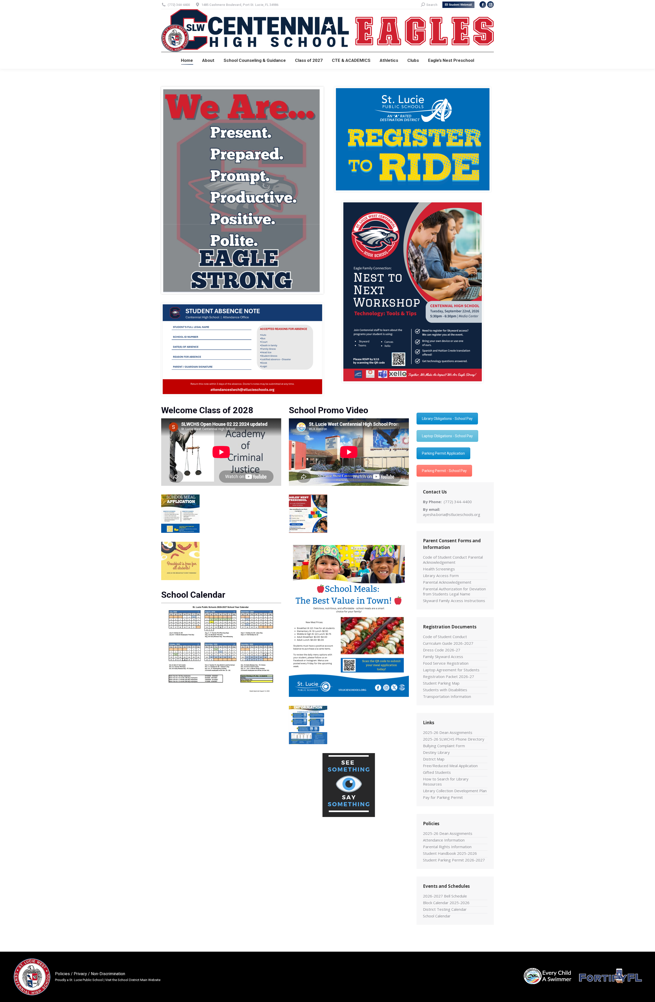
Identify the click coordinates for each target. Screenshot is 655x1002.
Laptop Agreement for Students (451, 669)
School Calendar (437, 915)
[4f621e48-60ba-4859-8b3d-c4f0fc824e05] (412, 139)
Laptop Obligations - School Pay (447, 436)
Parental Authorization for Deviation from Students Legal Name (454, 591)
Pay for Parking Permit (443, 797)
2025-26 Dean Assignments (447, 732)
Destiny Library (436, 752)
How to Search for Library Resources (445, 781)
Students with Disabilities (445, 689)
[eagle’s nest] (308, 513)
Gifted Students (437, 772)
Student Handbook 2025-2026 (450, 853)
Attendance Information (444, 840)
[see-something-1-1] (348, 785)
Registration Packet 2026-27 (448, 676)
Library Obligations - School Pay (447, 419)
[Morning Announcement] (180, 561)
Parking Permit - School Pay (444, 471)
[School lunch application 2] (308, 725)
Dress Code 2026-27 (441, 649)
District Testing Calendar (445, 909)
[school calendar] (221, 649)
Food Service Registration (445, 663)
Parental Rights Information (447, 846)
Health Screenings (439, 568)
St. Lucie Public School (86, 980)
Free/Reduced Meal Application (450, 765)
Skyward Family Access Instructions (454, 600)
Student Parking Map (441, 683)
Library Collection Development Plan (455, 790)
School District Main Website (139, 980)
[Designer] (180, 513)
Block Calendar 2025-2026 (446, 902)
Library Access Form (441, 575)
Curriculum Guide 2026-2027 (448, 643)
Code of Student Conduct (445, 636)
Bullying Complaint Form (444, 745)
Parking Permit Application (443, 453)
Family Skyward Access (443, 656)
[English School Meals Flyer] (349, 619)
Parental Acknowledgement (447, 582)
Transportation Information (447, 696)
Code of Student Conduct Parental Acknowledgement (453, 560)
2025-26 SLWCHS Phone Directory (453, 739)
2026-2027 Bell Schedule (445, 896)
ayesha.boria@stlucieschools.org (451, 514)
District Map (433, 759)
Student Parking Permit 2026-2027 (454, 859)
